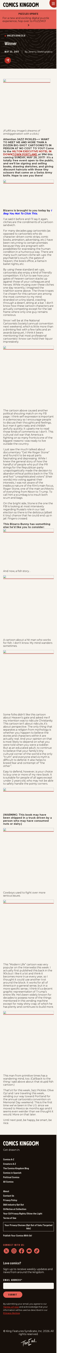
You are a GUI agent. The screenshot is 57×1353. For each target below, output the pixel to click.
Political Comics (11, 1177)
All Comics (8, 1181)
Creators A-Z (9, 1163)
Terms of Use (9, 1218)
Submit (12, 1294)
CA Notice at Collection (14, 1209)
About (6, 1191)
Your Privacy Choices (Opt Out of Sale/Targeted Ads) (28, 1227)
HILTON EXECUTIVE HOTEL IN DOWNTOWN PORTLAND (27, 153)
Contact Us (8, 1195)
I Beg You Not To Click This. (27, 212)
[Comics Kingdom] (21, 1143)
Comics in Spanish (12, 1172)
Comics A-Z (8, 1159)
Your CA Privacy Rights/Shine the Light (22, 1213)
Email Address (12, 1280)
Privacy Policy (10, 1200)
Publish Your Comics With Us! (17, 1235)
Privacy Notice (11, 1313)
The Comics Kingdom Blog (16, 1168)
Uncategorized (16, 35)
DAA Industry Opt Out (13, 1204)
